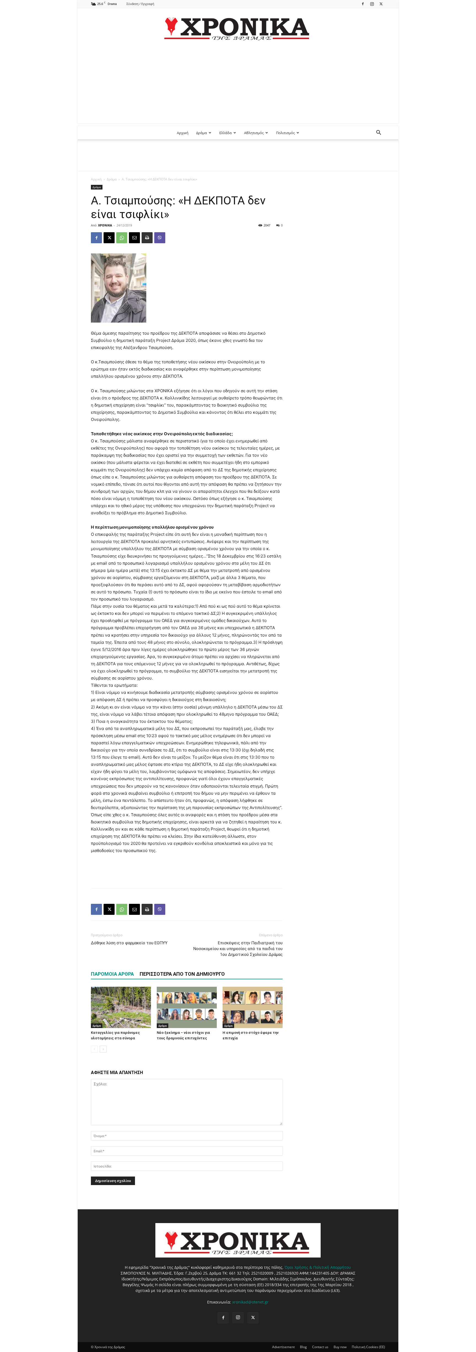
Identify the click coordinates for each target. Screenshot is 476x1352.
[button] (378, 133)
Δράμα (201, 132)
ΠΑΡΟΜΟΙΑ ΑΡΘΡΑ (112, 974)
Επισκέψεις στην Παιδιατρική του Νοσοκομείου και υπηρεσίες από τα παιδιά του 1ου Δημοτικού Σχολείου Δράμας (238, 948)
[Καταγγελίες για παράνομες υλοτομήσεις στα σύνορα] (121, 1007)
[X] (381, 3)
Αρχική (182, 132)
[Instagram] (372, 3)
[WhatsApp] (121, 237)
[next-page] (103, 1049)
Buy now (340, 1347)
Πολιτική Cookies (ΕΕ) (368, 1347)
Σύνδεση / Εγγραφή (140, 4)
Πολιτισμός (285, 132)
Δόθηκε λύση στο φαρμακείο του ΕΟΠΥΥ (129, 942)
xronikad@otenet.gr (250, 1302)
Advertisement (283, 1347)
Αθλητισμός (254, 132)
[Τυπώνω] (147, 237)
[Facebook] (363, 3)
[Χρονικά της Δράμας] (238, 26)
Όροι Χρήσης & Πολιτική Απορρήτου (318, 1267)
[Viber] (159, 237)
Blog (303, 1347)
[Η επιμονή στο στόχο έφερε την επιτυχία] (253, 1007)
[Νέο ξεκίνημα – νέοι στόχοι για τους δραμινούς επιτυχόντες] (187, 1007)
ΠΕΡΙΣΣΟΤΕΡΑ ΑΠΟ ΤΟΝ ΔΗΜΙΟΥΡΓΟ (182, 974)
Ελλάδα (225, 132)
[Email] (134, 237)
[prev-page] (94, 1049)
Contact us (320, 1347)
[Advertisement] (238, 84)
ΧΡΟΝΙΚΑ (105, 225)
